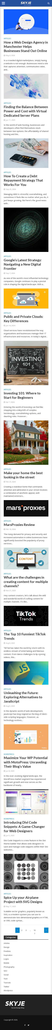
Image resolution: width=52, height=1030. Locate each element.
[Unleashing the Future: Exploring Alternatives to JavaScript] (26, 672)
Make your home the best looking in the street (23, 475)
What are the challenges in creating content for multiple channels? (26, 581)
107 (34, 931)
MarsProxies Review (19, 525)
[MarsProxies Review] (26, 508)
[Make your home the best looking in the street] (26, 442)
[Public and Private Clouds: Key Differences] (26, 298)
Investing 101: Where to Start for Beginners (22, 395)
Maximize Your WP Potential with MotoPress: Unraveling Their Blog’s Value (26, 762)
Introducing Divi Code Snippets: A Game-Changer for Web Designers (24, 826)
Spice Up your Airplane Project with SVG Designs (23, 899)
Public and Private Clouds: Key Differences (23, 318)
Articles (7, 39)
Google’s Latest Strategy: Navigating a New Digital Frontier (23, 264)
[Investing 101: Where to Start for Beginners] (26, 362)
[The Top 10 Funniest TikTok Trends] (26, 615)
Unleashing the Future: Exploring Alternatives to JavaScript (23, 697)
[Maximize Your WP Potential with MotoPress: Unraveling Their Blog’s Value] (26, 736)
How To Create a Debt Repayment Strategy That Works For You (23, 180)
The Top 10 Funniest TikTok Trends (25, 636)
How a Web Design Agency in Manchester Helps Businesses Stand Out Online (26, 46)
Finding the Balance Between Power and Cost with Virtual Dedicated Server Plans (26, 111)
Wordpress (9, 754)
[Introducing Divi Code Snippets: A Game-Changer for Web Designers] (26, 801)
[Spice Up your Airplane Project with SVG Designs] (26, 871)
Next (46, 930)
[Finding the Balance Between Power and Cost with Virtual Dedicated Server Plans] (26, 86)
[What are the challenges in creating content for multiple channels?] (26, 558)
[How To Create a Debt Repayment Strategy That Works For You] (26, 153)
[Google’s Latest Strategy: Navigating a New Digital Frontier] (26, 229)
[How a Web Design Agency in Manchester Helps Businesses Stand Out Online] (26, 21)
